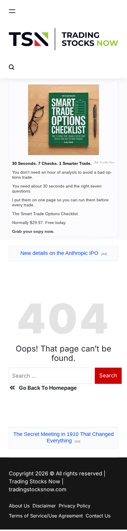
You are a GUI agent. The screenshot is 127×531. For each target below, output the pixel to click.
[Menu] (12, 11)
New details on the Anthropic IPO (63, 253)
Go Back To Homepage (48, 388)
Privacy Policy (74, 506)
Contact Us (98, 516)
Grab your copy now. (33, 231)
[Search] (11, 67)
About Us (19, 506)
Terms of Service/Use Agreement (46, 516)
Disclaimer (44, 506)
